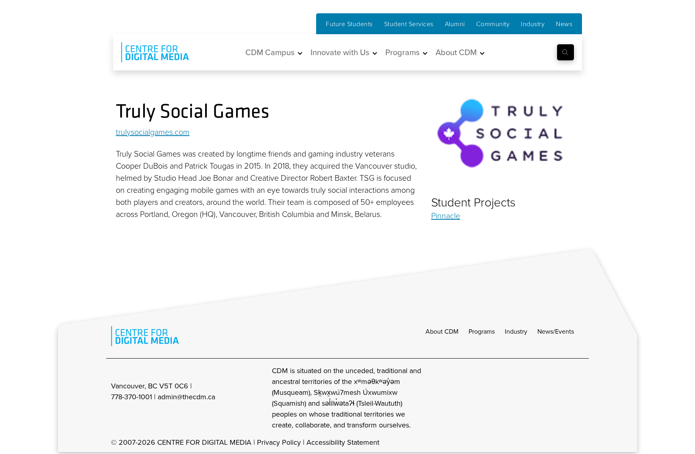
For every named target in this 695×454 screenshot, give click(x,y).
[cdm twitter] (560, 397)
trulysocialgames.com (152, 131)
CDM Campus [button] (269, 52)
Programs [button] (402, 52)
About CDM (442, 331)
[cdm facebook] (543, 397)
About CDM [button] (456, 52)
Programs (482, 331)
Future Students (349, 23)
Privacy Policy (279, 442)
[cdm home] (149, 52)
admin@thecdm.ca (186, 397)
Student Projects (473, 202)
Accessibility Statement (342, 442)
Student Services (409, 23)
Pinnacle (445, 215)
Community (493, 23)
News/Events (555, 331)
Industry (533, 23)
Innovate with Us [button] (339, 52)
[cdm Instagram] (525, 397)
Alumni (455, 23)
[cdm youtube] (578, 397)
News (564, 23)
